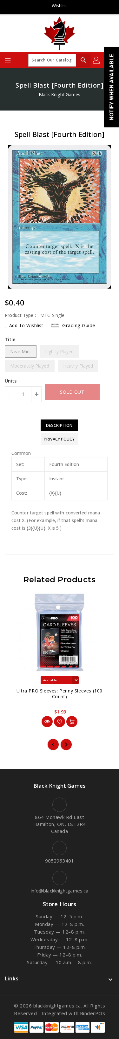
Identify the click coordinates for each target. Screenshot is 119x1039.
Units (11, 381)
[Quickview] (47, 721)
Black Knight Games (60, 94)
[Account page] (96, 60)
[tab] (59, 425)
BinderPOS (92, 1013)
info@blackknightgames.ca (59, 890)
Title (10, 339)
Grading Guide (79, 325)
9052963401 (59, 860)
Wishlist (60, 6)
